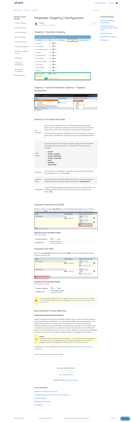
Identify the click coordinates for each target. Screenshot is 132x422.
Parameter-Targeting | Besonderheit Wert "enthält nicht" (52, 395)
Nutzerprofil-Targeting (21, 46)
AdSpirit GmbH (18, 10)
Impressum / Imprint (45, 418)
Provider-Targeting (20, 32)
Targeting (35, 10)
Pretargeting (38, 405)
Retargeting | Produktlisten (19, 70)
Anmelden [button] (111, 3)
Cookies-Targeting (20, 42)
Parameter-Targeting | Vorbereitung (45, 391)
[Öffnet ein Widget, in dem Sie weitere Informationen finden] (125, 419)
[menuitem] (117, 3)
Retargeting (18, 58)
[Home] (19, 4)
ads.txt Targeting (20, 37)
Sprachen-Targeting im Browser (22, 52)
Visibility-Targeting (20, 23)
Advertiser (27, 10)
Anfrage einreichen (100, 3)
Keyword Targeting (40, 398)
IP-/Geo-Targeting (20, 28)
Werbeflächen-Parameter (42, 401)
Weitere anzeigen (19, 75)
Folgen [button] (94, 23)
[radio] (61, 371)
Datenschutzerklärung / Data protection (76, 418)
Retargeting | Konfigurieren (19, 64)
